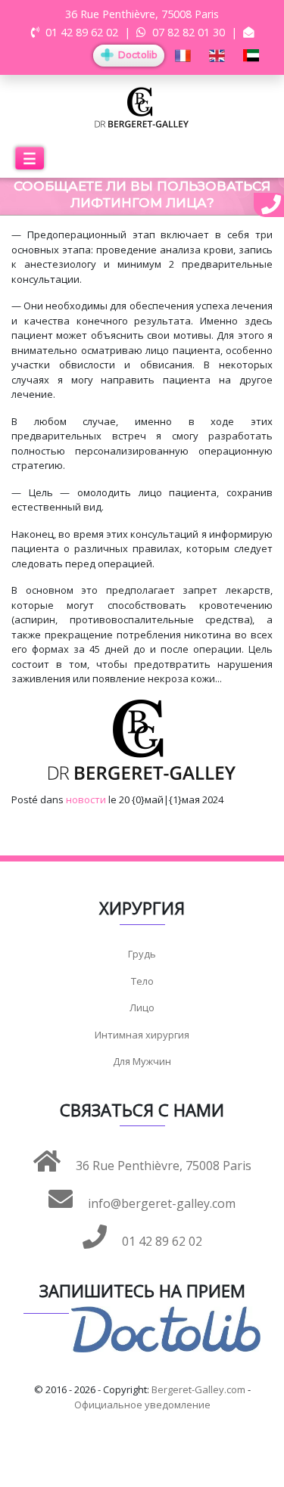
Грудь (142, 954)
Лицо (142, 1007)
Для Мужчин (142, 1061)
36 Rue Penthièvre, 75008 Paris (162, 1165)
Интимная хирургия (142, 1035)
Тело (142, 981)
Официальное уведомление (142, 1404)
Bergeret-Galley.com (198, 1389)
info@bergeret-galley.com (160, 1203)
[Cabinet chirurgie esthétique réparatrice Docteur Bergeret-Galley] (142, 106)
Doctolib (136, 55)
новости (86, 799)
